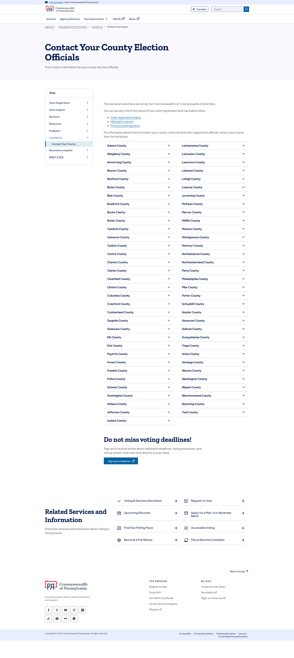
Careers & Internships (213, 586)
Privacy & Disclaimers (203, 633)
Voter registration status (126, 117)
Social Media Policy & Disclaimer (233, 636)
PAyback (154, 609)
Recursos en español (60, 150)
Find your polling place (125, 125)
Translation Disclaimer (226, 633)
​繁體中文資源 (56, 157)
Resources (55, 123)
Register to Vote (158, 586)
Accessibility (185, 633)
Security (242, 633)
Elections (54, 116)
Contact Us (55, 137)
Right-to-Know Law (212, 598)
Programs (54, 130)
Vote (52, 92)
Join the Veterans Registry (163, 603)
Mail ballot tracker (122, 121)
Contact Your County (64, 143)
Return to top (237, 571)
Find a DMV (155, 592)
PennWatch (207, 592)
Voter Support (57, 109)
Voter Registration (59, 102)
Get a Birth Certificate (161, 598)
